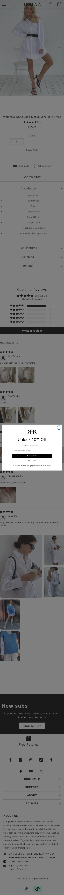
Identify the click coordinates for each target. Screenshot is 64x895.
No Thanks (32, 461)
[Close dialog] (59, 427)
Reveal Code (32, 456)
